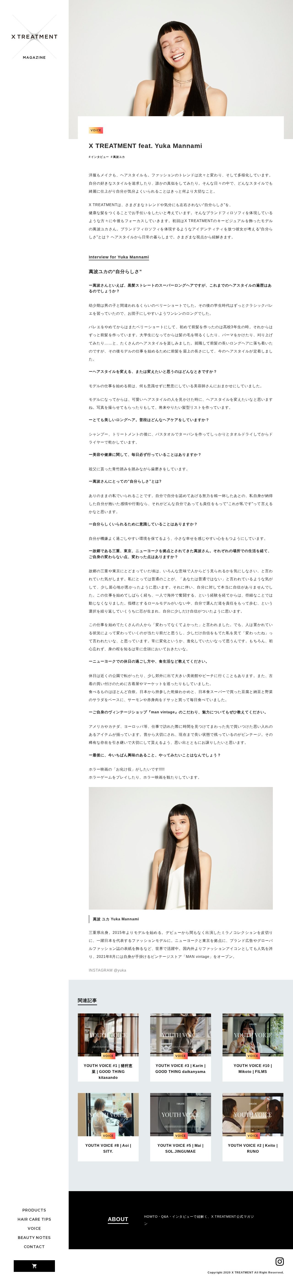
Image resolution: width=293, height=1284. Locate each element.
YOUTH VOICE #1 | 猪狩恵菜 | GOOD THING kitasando (108, 1071)
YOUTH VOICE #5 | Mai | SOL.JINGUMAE (180, 1148)
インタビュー (100, 157)
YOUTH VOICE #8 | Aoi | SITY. (108, 1148)
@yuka (120, 970)
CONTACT (34, 1247)
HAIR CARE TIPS (34, 1219)
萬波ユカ (119, 157)
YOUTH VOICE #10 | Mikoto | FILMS (253, 1069)
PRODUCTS (34, 1210)
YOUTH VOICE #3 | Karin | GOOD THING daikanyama (180, 1069)
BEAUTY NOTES (34, 1238)
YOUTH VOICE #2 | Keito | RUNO (253, 1148)
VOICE (34, 1228)
